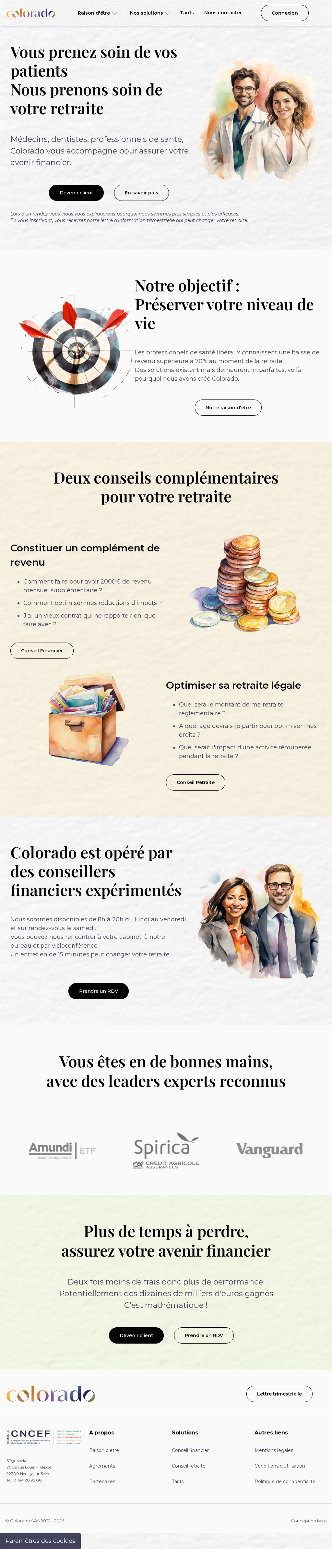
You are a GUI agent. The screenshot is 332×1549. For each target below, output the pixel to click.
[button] (95, 13)
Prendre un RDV (98, 991)
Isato (322, 1520)
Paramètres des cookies (40, 1540)
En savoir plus (141, 193)
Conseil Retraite (196, 782)
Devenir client (76, 193)
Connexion (285, 13)
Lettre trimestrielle (279, 1394)
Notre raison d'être (228, 408)
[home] (30, 13)
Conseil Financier (42, 651)
